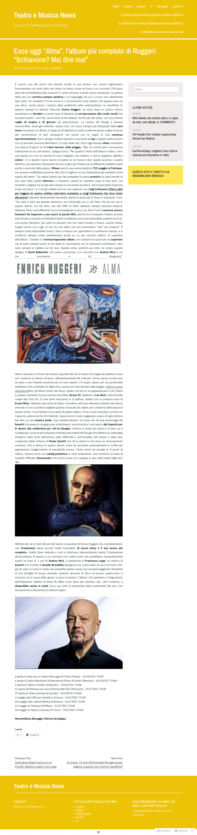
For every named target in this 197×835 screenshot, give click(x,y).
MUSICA (80, 810)
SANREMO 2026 (83, 813)
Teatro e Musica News (45, 15)
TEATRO (80, 817)
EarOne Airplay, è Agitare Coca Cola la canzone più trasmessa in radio (155, 153)
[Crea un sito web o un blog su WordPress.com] (98, 832)
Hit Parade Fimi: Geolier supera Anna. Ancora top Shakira (155, 136)
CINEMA (80, 806)
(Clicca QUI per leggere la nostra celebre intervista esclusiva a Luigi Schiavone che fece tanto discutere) (69, 193)
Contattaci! (139, 810)
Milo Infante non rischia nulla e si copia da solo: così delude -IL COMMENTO (155, 120)
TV (77, 820)
